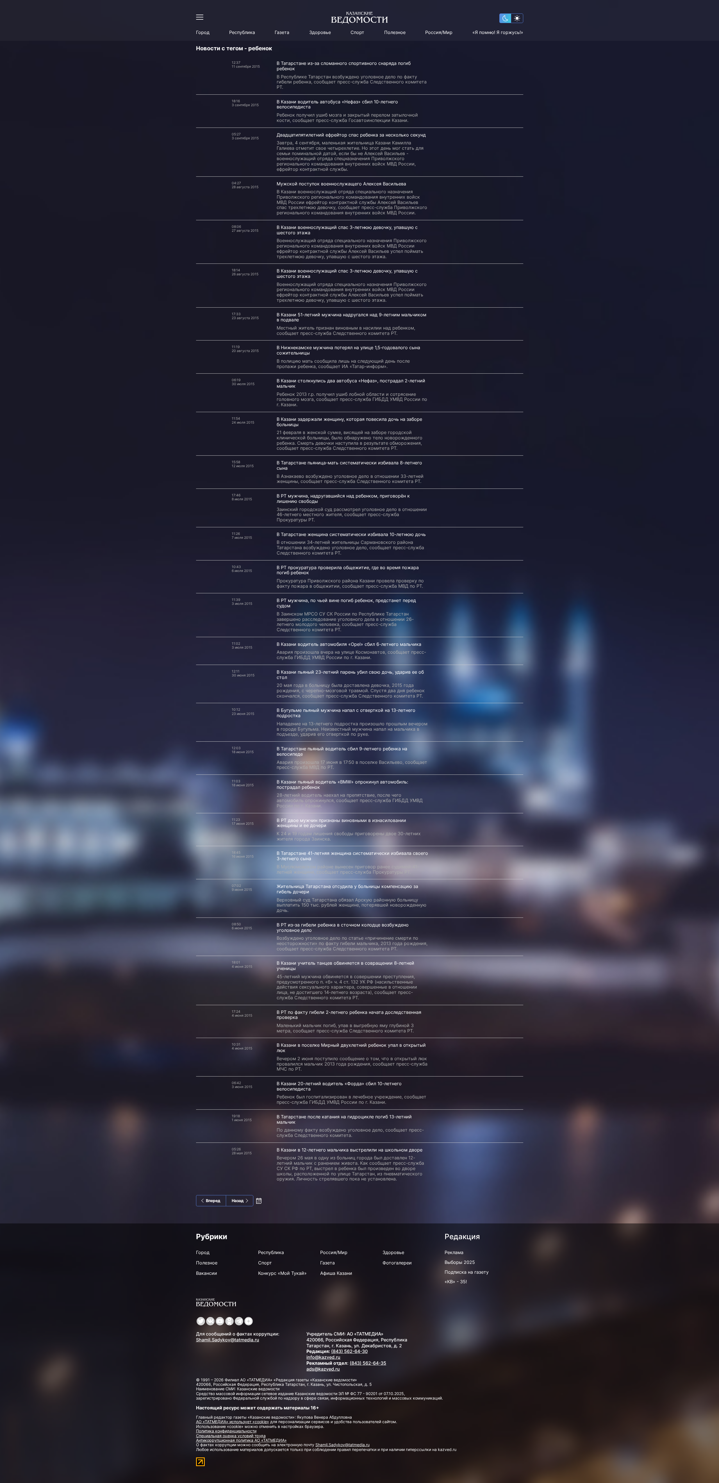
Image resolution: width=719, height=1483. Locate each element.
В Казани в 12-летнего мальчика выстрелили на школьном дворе (349, 1150)
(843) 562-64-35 (368, 1363)
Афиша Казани (336, 1273)
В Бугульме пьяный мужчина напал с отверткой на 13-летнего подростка (346, 712)
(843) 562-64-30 (349, 1351)
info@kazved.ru (323, 1357)
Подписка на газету (467, 1272)
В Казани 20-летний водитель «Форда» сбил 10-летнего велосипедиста (339, 1086)
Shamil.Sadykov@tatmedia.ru (227, 1340)
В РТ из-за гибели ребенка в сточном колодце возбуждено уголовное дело (343, 927)
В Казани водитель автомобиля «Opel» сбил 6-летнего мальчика (349, 644)
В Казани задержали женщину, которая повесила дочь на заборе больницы (349, 421)
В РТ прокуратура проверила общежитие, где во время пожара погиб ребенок (348, 570)
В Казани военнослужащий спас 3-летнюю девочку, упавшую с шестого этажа (347, 229)
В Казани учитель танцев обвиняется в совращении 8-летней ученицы (345, 965)
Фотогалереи (397, 1263)
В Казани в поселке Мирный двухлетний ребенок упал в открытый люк (351, 1047)
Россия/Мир (438, 32)
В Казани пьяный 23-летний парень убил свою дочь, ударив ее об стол (350, 674)
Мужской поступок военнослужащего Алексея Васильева (341, 184)
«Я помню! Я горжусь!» (497, 32)
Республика (242, 32)
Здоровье (320, 32)
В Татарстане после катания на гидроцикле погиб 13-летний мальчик (344, 1119)
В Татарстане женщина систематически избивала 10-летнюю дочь (351, 534)
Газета (282, 32)
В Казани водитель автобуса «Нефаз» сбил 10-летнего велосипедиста (337, 104)
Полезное (395, 32)
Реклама (454, 1252)
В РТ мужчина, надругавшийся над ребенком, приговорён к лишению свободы (343, 498)
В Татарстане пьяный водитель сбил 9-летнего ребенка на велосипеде (342, 751)
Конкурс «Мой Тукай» (282, 1273)
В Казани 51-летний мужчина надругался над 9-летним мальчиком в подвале (351, 317)
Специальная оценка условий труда (231, 1435)
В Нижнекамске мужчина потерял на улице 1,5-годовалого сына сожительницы (348, 350)
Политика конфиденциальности (226, 1431)
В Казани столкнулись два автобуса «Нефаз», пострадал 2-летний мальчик (351, 383)
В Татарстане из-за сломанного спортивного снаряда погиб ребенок (344, 65)
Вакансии (206, 1273)
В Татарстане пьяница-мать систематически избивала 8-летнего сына (349, 465)
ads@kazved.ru (323, 1369)
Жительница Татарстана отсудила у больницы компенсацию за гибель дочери (347, 889)
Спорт (357, 32)
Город (203, 32)
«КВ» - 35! (456, 1281)
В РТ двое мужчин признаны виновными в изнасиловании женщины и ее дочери (341, 822)
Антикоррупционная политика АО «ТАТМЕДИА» (241, 1440)
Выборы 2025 (460, 1262)
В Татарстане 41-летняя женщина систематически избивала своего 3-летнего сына (352, 855)
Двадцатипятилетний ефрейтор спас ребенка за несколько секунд (351, 135)
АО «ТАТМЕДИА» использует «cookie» (232, 1421)
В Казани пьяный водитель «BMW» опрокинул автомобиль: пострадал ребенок (342, 784)
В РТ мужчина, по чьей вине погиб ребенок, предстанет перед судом (346, 603)
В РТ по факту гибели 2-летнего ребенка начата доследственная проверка (349, 1014)
